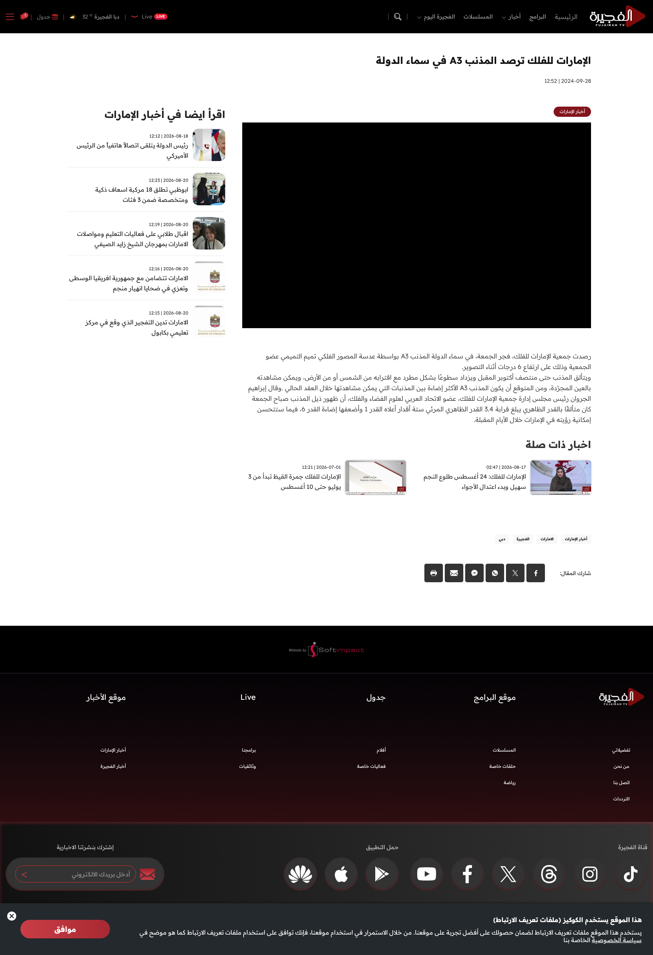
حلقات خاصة (502, 766)
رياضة (510, 782)
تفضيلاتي (621, 750)
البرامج (537, 16)
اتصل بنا (621, 782)
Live (248, 697)
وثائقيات (247, 766)
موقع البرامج (495, 697)
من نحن (621, 766)
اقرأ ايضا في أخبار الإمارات (165, 114)
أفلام (381, 750)
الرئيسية (566, 16)
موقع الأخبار (106, 697)
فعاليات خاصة (371, 766)
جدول (43, 16)
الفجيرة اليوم (439, 16)
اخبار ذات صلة (558, 444)
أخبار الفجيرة (113, 766)
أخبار (515, 16)
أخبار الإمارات (113, 750)
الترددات (621, 799)
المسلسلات (478, 16)
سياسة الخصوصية (617, 940)
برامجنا (249, 750)
